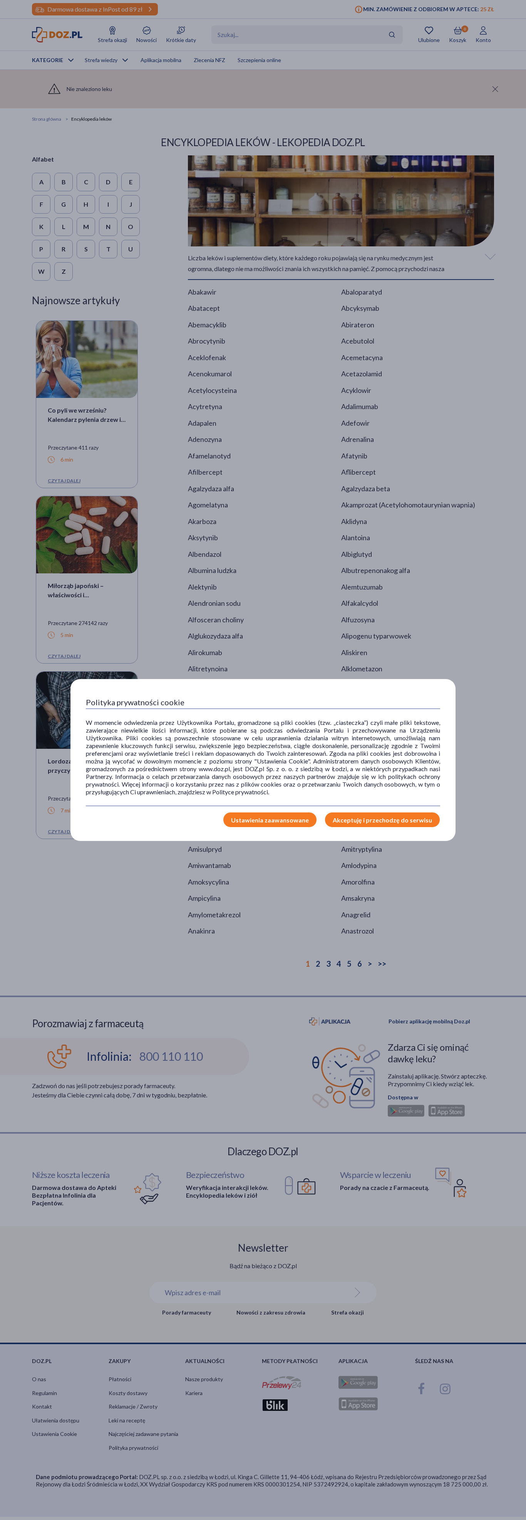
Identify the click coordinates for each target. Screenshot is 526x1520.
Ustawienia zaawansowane (270, 820)
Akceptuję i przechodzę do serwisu (382, 820)
